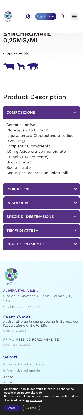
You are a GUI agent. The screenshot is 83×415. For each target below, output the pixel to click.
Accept (12, 408)
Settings (31, 408)
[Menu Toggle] (74, 16)
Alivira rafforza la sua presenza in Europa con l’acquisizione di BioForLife (41, 324)
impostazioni (34, 400)
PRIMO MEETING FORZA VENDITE (31, 340)
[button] (62, 16)
